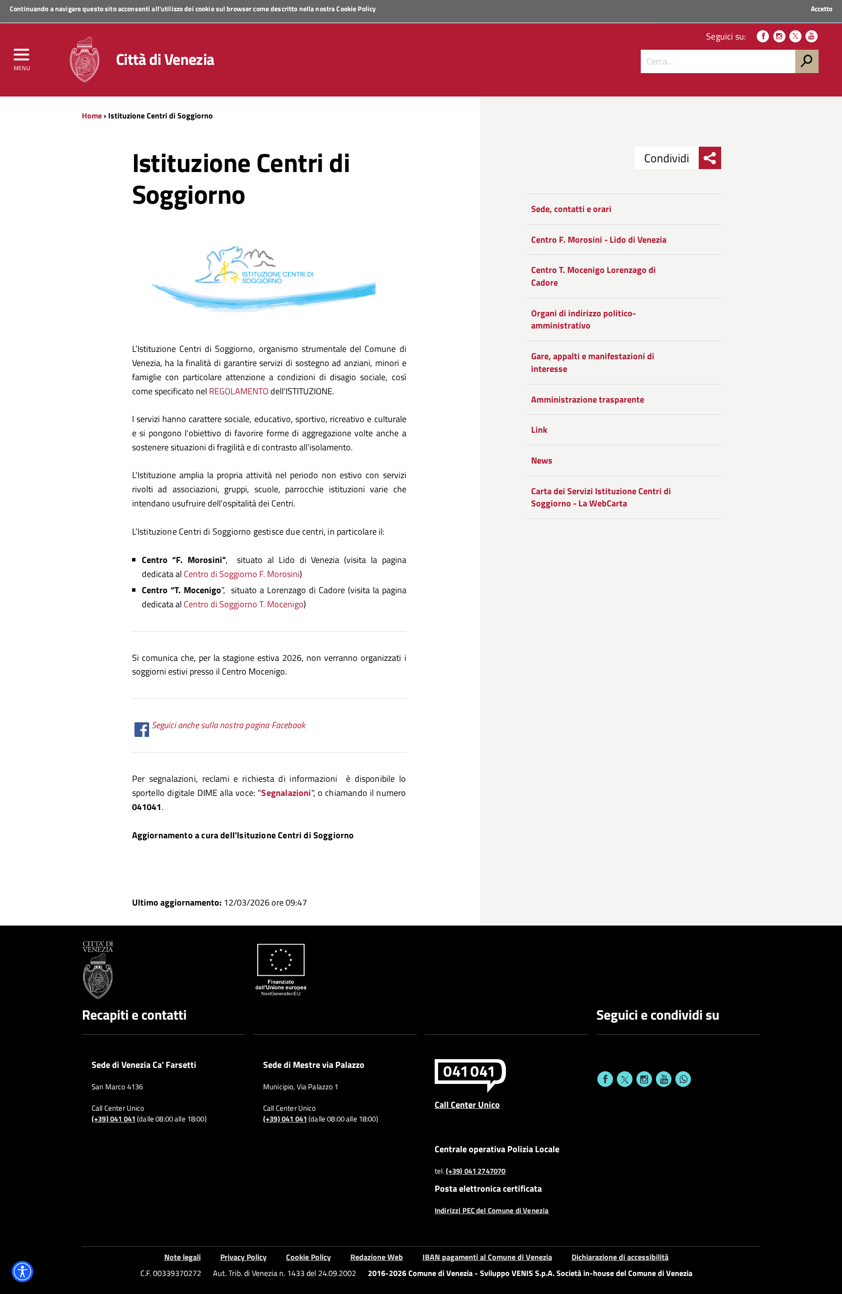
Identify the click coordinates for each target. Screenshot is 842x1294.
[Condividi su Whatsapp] (683, 1079)
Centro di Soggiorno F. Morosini (242, 573)
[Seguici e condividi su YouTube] (663, 1079)
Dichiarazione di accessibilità (620, 1257)
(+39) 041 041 (113, 1119)
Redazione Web (376, 1257)
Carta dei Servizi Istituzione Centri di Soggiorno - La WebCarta (601, 497)
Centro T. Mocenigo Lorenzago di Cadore (593, 276)
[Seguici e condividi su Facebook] (605, 1079)
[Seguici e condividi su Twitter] (624, 1079)
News (542, 460)
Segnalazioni (286, 792)
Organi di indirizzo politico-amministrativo (583, 319)
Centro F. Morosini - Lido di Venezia (599, 239)
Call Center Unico (467, 1104)
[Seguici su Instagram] (779, 36)
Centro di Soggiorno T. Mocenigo (243, 604)
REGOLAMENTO (238, 391)
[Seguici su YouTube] (811, 36)
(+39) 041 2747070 (476, 1171)
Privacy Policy (243, 1257)
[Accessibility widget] (22, 1271)
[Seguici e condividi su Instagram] (644, 1079)
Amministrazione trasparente (587, 399)
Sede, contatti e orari (571, 208)
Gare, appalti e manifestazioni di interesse (592, 362)
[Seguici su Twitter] (795, 36)
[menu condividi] (710, 158)
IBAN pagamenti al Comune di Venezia (487, 1257)
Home (92, 115)
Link (539, 429)
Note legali (182, 1257)
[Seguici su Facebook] (763, 36)
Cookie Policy (356, 8)
